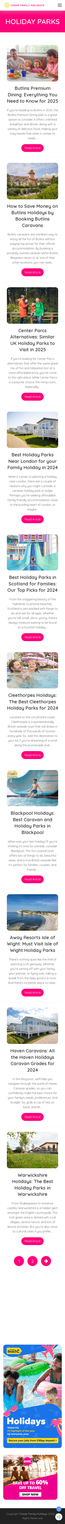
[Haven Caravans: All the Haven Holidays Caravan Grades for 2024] (32, 1025)
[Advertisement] (32, 1307)
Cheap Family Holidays (33, 1514)
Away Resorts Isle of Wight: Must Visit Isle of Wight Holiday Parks (32, 943)
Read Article (33, 148)
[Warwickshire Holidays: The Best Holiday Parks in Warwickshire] (32, 1149)
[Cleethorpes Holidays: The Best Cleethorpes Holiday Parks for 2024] (32, 670)
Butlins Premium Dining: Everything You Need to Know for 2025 (32, 94)
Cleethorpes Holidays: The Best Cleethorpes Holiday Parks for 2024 (32, 701)
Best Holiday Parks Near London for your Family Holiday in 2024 (32, 461)
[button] (60, 5)
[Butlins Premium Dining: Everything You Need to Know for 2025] (32, 63)
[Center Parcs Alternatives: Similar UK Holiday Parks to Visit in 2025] (32, 305)
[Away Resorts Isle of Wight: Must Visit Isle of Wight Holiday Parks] (32, 912)
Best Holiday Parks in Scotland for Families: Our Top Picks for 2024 (32, 583)
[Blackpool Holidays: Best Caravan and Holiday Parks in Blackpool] (32, 788)
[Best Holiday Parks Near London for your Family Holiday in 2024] (32, 429)
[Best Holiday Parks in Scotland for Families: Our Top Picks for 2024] (32, 552)
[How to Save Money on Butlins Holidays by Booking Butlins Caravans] (32, 181)
